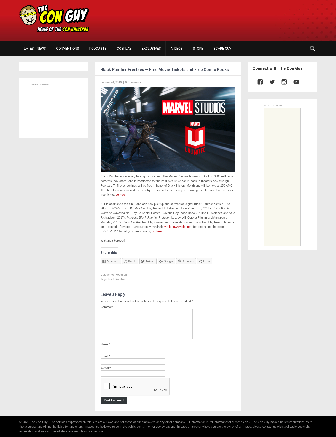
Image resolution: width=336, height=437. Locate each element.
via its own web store (178, 226)
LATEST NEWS (35, 48)
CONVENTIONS (67, 48)
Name (105, 344)
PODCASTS (98, 48)
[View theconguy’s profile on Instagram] (282, 82)
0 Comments (133, 82)
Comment (107, 307)
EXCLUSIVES (151, 48)
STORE (198, 48)
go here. (121, 194)
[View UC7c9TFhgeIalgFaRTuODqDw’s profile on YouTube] (294, 82)
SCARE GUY (222, 48)
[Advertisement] (233, 17)
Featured (121, 274)
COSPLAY (124, 48)
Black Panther (116, 279)
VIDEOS (177, 48)
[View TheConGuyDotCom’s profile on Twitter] (270, 82)
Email (105, 356)
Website (106, 368)
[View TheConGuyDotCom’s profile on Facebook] (258, 82)
